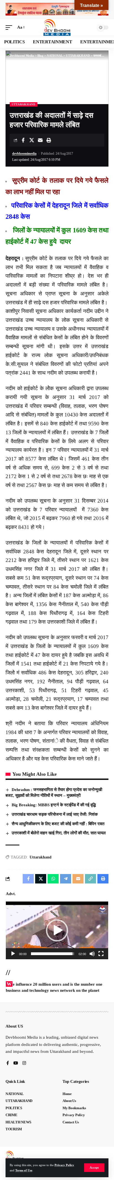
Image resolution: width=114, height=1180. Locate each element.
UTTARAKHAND (23, 104)
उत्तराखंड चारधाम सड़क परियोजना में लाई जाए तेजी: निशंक (55, 814)
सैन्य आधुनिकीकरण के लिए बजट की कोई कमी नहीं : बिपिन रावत (58, 824)
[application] (57, 930)
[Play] (13, 953)
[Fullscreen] (101, 953)
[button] (94, 1167)
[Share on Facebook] (23, 140)
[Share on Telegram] (65, 878)
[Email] (40, 140)
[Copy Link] (90, 878)
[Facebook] (8, 1064)
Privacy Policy (64, 1165)
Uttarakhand (40, 857)
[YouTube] (15, 1064)
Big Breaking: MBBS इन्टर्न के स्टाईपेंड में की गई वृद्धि (54, 805)
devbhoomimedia (24, 153)
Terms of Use (23, 1170)
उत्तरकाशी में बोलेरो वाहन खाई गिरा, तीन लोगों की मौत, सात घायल (59, 833)
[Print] (49, 140)
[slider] (52, 953)
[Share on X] (31, 140)
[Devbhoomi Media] (57, 27)
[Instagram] (24, 1064)
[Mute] (92, 953)
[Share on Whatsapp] (53, 878)
